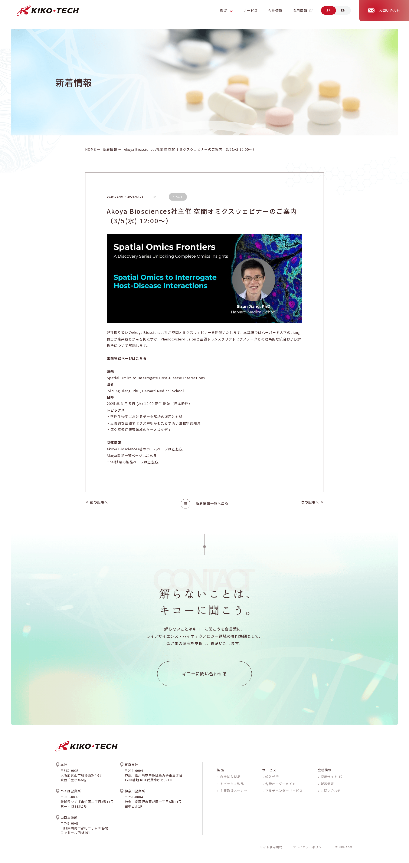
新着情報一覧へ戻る (212, 503)
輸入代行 (272, 776)
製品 (220, 770)
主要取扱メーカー (233, 790)
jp (328, 10)
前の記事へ (99, 502)
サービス (250, 10)
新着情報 (110, 149)
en (343, 10)
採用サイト (329, 776)
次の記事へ (310, 502)
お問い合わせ (331, 790)
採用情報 (299, 10)
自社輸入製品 (230, 776)
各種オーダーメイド (280, 783)
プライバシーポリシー (309, 847)
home (90, 149)
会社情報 (275, 10)
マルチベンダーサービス (284, 790)
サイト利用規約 (271, 847)
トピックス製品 (232, 783)
